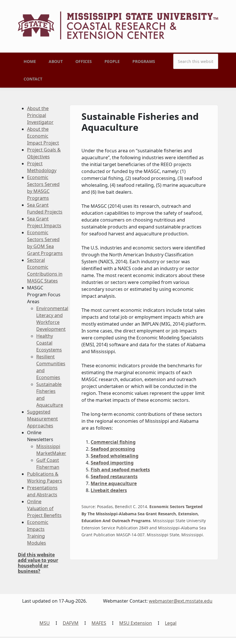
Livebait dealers (109, 490)
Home (30, 61)
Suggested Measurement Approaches (42, 419)
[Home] (118, 25)
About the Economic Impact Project (43, 136)
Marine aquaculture (114, 483)
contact (33, 79)
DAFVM (71, 623)
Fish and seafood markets (120, 469)
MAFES (99, 623)
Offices (83, 61)
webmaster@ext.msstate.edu (180, 601)
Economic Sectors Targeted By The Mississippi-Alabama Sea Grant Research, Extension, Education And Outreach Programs (142, 513)
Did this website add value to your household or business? (38, 562)
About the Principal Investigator (40, 115)
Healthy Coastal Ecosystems (49, 343)
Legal (170, 623)
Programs (143, 61)
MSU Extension (135, 623)
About (56, 61)
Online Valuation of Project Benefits (44, 508)
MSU (44, 623)
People (112, 61)
